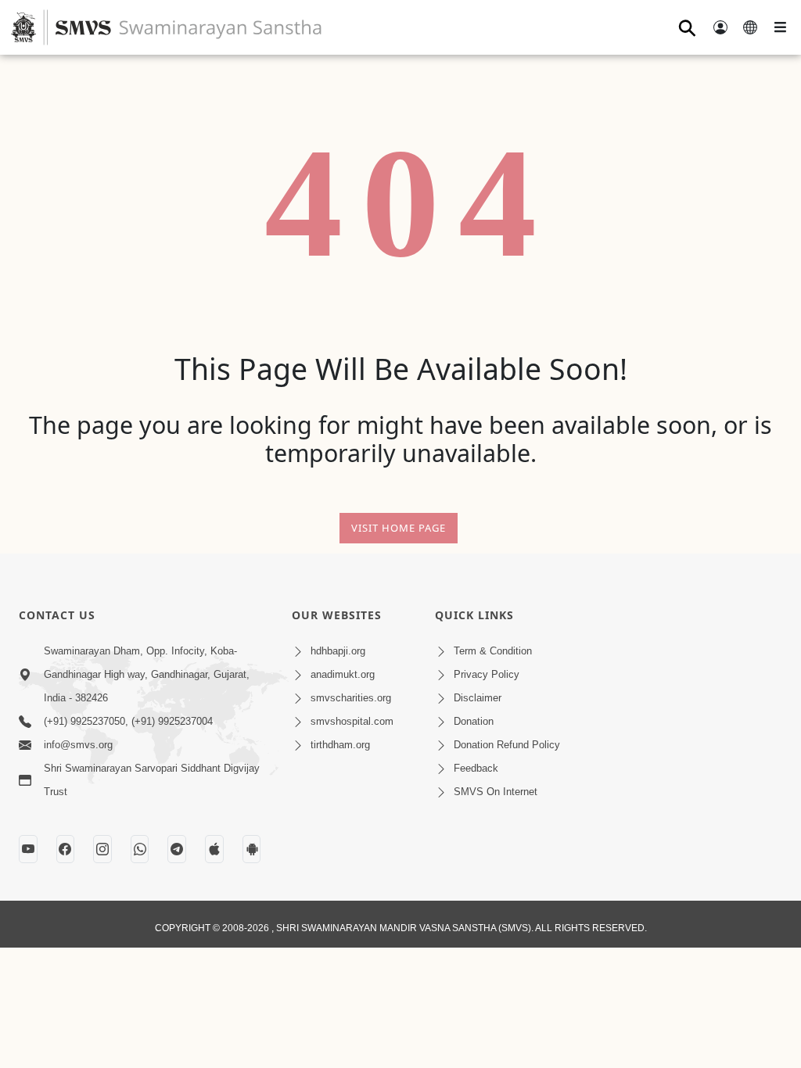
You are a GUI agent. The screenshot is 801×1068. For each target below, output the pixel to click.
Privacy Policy (486, 674)
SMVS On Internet (495, 791)
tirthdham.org (340, 745)
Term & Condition (493, 651)
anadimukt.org (343, 674)
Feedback (476, 768)
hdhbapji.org (338, 651)
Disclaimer (477, 698)
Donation (474, 721)
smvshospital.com (352, 721)
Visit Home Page (398, 528)
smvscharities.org (351, 698)
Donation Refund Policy (507, 745)
